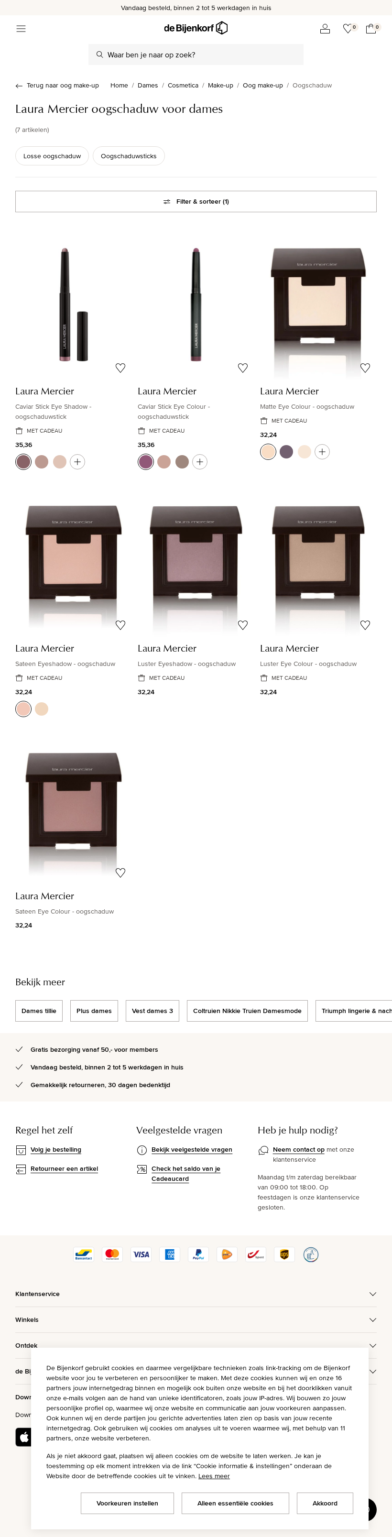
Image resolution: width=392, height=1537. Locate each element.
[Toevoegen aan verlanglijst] (120, 368)
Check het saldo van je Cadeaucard (186, 1173)
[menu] (21, 28)
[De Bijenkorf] (196, 28)
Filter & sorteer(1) (202, 201)
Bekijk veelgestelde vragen (192, 1149)
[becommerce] (311, 1260)
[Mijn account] (325, 28)
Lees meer (214, 1476)
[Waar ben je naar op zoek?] (100, 54)
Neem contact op (299, 1149)
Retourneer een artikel (64, 1168)
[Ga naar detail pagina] (77, 461)
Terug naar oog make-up (63, 85)
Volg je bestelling (56, 1149)
